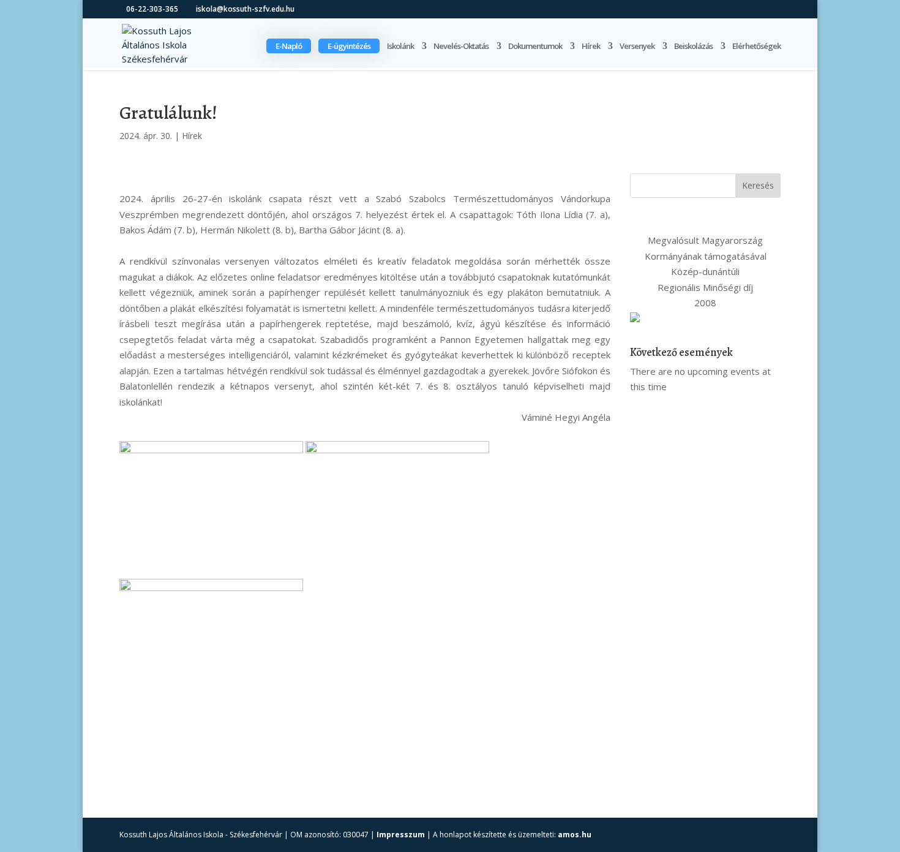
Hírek (591, 46)
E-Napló (289, 45)
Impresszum (401, 834)
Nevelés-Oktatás (461, 46)
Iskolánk (400, 46)
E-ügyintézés (349, 45)
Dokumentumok (535, 46)
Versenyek (637, 46)
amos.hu (574, 834)
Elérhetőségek (756, 46)
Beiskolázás (693, 46)
